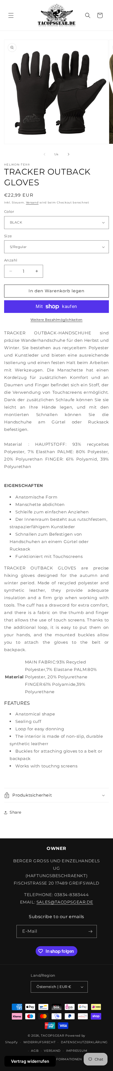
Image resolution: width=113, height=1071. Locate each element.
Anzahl (10, 260)
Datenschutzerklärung (84, 1042)
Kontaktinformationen (59, 1059)
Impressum (76, 1051)
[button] (11, 15)
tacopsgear (52, 1035)
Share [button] (15, 812)
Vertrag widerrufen (30, 1061)
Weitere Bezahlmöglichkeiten (56, 320)
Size (8, 236)
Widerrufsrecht (39, 1042)
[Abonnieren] (90, 931)
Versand (32, 202)
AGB (34, 1051)
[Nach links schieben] (44, 154)
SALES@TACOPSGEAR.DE (64, 902)
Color (9, 211)
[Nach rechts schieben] (69, 154)
